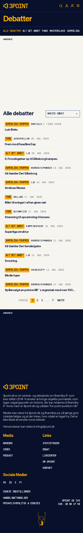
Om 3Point (49, 462)
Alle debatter (12, 31)
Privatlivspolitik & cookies (21, 503)
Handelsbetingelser (15, 498)
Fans (45, 31)
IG (10, 482)
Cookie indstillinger (16, 491)
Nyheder (7, 443)
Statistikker (51, 443)
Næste (60, 300)
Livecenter (49, 456)
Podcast (8, 456)
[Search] (61, 6)
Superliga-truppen (17, 124)
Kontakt (47, 468)
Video (6, 449)
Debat (46, 449)
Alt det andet (31, 31)
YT (20, 482)
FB (4, 482)
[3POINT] (41, 387)
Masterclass (57, 31)
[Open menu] (78, 6)
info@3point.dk (45, 426)
